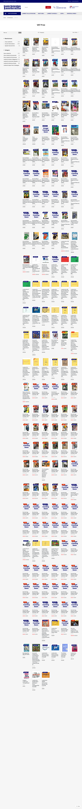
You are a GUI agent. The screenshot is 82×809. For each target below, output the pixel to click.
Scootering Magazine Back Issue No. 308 (55, 415)
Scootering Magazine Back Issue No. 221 (74, 611)
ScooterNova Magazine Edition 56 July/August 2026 (26, 50)
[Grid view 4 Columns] (14, 32)
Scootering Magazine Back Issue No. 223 (55, 611)
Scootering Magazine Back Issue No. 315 (35, 393)
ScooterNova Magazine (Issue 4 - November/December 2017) (37, 243)
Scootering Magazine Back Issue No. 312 (74, 393)
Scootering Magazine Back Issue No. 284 (55, 494)
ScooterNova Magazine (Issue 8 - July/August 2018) (45, 222)
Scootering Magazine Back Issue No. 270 (74, 532)
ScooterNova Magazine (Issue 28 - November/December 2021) (28, 159)
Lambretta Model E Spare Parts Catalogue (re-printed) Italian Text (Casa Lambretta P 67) (35, 372)
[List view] (8, 32)
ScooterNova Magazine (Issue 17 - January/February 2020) (75, 181)
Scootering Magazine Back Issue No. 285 (45, 494)
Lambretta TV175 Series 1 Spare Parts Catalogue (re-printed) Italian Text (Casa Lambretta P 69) (55, 320)
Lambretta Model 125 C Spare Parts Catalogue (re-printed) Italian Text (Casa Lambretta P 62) (26, 345)
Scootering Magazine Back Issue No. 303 (45, 434)
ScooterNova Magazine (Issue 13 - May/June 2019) (45, 201)
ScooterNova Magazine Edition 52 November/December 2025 (66, 49)
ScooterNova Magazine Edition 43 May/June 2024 (35, 90)
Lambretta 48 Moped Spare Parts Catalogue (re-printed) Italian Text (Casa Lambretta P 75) (26, 320)
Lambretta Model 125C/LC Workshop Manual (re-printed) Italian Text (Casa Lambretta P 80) (74, 294)
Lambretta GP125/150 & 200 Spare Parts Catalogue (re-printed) (35, 683)
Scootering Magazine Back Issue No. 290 (55, 470)
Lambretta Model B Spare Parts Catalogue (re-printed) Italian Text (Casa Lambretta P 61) (74, 372)
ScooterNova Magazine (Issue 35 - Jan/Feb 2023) (55, 114)
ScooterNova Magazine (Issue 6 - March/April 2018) (74, 222)
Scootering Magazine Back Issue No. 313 (64, 393)
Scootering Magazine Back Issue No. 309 (45, 415)
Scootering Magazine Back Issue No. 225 (45, 611)
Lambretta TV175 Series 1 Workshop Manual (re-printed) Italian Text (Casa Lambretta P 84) (26, 372)
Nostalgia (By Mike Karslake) (26, 654)
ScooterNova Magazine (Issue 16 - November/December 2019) (28, 201)
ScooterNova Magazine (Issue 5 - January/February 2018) (65, 223)
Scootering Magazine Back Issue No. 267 (64, 550)
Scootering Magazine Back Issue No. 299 (26, 452)
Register (76, 1)
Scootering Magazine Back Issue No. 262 (74, 575)
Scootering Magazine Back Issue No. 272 (55, 532)
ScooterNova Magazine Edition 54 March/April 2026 (45, 50)
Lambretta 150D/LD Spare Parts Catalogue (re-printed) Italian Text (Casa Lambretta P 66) (35, 553)
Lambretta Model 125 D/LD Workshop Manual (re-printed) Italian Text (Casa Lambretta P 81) (55, 294)
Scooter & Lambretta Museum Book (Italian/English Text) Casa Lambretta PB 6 (45, 268)
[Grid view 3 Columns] (12, 32)
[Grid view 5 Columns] (17, 32)
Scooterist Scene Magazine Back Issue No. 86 (55, 394)
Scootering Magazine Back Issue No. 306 (74, 415)
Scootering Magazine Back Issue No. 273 (35, 532)
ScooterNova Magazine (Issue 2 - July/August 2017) (45, 243)
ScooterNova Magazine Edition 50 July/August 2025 (26, 71)
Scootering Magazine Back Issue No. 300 (74, 434)
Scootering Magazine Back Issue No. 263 (64, 575)
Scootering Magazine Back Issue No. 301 (64, 434)
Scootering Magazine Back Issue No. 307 (64, 415)
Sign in (73, 1)
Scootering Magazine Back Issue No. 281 (26, 513)
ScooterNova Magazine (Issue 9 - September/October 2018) (37, 222)
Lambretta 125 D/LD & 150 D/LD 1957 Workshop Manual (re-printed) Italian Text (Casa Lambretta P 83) (46, 294)
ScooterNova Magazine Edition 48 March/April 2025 (45, 71)
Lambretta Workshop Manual (73, 654)
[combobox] (34, 7)
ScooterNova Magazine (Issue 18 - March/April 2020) (65, 180)
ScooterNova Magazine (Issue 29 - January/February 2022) (65, 140)
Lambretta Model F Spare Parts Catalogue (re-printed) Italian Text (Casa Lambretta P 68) (45, 372)
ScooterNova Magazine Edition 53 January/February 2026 (56, 50)
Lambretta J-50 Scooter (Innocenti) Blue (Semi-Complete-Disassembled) (65, 244)
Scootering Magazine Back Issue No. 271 (45, 532)
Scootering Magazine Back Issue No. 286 (35, 494)
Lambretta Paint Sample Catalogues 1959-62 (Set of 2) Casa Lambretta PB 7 (36, 268)
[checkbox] (12, 42)
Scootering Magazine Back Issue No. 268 (26, 575)
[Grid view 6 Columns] (19, 32)
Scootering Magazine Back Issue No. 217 (35, 630)
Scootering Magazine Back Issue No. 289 (64, 470)
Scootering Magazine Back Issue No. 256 (45, 593)
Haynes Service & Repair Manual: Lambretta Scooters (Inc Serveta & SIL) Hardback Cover (26, 395)
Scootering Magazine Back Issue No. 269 (64, 532)
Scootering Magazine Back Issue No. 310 (35, 415)
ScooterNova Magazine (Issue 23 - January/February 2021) (75, 160)
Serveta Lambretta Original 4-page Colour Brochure (74, 630)
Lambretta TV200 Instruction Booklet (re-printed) (64, 343)
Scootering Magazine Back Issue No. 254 (74, 593)
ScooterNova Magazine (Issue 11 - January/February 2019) (75, 202)
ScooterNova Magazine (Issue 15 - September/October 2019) (37, 201)
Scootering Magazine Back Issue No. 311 (26, 415)
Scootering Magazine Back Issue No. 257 (55, 593)
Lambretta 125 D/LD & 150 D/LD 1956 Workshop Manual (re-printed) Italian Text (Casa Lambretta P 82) (65, 294)
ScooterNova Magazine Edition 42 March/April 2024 (45, 91)
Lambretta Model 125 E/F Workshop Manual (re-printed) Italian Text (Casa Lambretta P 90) (55, 269)
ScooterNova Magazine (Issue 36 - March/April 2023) (45, 114)
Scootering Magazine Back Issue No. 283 (64, 494)
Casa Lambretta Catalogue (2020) (35, 139)
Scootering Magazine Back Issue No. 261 (55, 575)
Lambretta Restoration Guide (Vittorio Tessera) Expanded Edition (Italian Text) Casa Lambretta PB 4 (45, 345)
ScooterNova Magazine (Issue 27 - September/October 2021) (37, 159)
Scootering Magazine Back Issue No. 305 (26, 434)
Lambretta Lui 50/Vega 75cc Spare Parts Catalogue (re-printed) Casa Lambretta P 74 (55, 552)
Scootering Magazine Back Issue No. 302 (55, 434)
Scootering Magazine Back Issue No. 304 (35, 434)
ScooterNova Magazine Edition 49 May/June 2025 (35, 70)
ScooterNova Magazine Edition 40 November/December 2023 (66, 90)
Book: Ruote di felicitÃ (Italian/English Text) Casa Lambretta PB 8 (28, 266)
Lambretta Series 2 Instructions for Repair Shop (55, 630)
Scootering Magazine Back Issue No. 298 (35, 452)
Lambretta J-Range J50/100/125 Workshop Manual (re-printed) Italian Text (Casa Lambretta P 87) (26, 294)
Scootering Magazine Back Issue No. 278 (55, 513)
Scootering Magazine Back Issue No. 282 (64, 630)
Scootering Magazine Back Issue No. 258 (35, 593)
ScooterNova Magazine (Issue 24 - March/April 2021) (65, 159)
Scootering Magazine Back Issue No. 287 (26, 494)
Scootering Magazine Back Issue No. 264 (45, 575)
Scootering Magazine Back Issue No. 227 (35, 611)
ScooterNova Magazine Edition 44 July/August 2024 (26, 91)
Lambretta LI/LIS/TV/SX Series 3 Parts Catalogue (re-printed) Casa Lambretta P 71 (45, 318)
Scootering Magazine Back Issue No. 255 (64, 593)
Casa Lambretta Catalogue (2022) (25, 139)
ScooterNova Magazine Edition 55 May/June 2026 (35, 49)
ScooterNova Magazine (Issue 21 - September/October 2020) (37, 180)
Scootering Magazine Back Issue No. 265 (35, 575)
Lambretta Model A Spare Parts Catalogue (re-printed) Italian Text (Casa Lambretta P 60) (64, 372)
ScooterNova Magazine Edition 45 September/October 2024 (75, 70)
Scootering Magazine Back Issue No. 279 (35, 513)
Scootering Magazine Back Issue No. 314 (45, 393)
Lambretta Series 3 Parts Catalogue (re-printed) (45, 655)
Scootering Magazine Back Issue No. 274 (26, 532)
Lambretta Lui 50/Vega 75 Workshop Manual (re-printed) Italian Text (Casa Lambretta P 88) (74, 269)
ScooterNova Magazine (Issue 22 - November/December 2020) (28, 180)
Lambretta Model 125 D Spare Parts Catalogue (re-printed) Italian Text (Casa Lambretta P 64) (74, 320)
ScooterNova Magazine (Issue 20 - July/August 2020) (46, 180)
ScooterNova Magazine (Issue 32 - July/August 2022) (46, 139)
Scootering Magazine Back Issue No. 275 (74, 513)
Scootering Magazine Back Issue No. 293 (26, 470)
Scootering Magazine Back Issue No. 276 (64, 513)
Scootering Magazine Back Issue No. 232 (26, 611)
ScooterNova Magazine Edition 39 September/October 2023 (75, 90)
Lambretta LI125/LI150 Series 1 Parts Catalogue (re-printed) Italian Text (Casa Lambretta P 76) (45, 553)
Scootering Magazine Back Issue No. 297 (45, 452)
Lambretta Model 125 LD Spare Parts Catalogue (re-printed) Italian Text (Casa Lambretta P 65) (64, 320)
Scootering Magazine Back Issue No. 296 (55, 452)
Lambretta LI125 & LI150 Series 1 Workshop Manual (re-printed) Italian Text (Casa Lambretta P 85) (74, 345)
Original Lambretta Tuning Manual (26, 682)
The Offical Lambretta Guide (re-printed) (63, 655)
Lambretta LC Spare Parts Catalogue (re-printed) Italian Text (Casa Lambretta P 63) (55, 371)
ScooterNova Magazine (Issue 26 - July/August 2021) (46, 159)
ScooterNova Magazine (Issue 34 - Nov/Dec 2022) (65, 114)
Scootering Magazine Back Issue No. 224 (64, 611)
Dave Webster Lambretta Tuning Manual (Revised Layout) (55, 343)
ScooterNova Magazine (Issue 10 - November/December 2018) (28, 222)
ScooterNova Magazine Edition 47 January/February (56, 70)
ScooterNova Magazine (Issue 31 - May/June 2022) (55, 139)
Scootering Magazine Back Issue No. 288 (74, 470)
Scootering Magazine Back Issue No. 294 (74, 452)
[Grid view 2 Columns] (10, 32)
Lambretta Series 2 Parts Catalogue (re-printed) (55, 655)
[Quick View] (29, 41)
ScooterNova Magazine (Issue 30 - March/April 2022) (74, 139)
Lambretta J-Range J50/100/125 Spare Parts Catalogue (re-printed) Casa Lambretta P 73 (26, 552)
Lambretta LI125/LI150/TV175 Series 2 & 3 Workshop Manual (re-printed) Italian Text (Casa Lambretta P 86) (36, 293)
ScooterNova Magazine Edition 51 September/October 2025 (75, 49)
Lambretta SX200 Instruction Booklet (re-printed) (45, 683)
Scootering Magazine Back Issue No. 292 (35, 470)
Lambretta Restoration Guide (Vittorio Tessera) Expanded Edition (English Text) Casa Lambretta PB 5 (45, 633)
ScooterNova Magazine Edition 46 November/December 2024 (66, 70)
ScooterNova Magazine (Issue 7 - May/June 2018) (55, 222)
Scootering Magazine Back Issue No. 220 (26, 630)
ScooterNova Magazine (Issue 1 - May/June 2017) (55, 243)
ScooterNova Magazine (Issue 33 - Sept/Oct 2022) (74, 114)
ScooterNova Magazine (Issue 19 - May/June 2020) (55, 180)
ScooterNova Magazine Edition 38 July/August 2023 (26, 115)
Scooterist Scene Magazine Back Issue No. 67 (74, 494)
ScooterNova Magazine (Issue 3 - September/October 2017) (27, 243)
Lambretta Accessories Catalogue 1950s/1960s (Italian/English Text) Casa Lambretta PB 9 (74, 245)
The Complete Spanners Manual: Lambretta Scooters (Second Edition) (45, 473)
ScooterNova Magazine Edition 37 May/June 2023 (35, 114)
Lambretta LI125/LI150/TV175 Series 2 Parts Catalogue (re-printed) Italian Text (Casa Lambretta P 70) (36, 319)
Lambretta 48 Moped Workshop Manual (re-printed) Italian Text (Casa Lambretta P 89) (64, 269)
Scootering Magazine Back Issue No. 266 (74, 550)
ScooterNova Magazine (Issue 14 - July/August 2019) (55, 201)
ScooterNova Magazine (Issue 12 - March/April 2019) (65, 201)
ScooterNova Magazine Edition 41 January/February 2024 (56, 91)
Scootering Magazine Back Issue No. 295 (64, 452)
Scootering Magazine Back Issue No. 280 (45, 513)
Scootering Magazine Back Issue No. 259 (26, 593)
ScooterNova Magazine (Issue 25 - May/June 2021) (55, 159)
